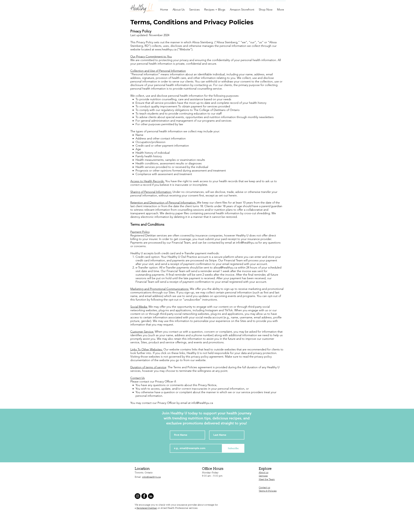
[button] (178, 8)
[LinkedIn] (151, 496)
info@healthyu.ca (247, 242)
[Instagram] (137, 496)
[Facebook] (144, 496)
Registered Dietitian (146, 508)
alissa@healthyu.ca (225, 267)
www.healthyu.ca (165, 49)
